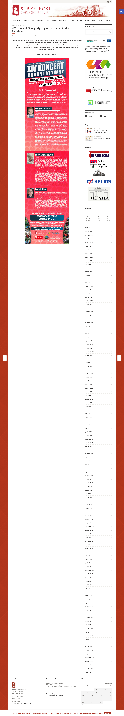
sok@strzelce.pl (19, 703)
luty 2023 (87, 381)
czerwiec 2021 (89, 453)
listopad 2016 (88, 654)
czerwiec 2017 (89, 628)
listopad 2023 (88, 348)
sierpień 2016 (88, 665)
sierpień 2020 (88, 490)
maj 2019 (87, 545)
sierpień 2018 (88, 577)
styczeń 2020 (88, 515)
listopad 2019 (88, 523)
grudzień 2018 (89, 563)
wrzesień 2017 (89, 617)
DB (12, 36)
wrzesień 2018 (89, 574)
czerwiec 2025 (89, 279)
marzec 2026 (88, 246)
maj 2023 (87, 370)
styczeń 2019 (88, 559)
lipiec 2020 (88, 494)
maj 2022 (87, 413)
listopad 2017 (88, 610)
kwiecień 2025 (89, 286)
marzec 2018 (88, 595)
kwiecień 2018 (89, 592)
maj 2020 (87, 501)
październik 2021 (89, 439)
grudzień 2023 (89, 344)
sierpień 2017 (88, 621)
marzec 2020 (88, 508)
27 (87, 702)
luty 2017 (87, 643)
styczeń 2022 (88, 428)
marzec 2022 (88, 421)
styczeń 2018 (88, 603)
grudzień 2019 (89, 519)
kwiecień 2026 (89, 242)
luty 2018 (87, 599)
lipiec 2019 (88, 537)
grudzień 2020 (89, 475)
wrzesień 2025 (89, 268)
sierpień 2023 (88, 359)
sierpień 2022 (88, 403)
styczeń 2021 (88, 472)
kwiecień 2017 (89, 636)
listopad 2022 (88, 392)
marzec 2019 (88, 552)
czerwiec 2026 (89, 235)
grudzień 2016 (89, 650)
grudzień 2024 (89, 301)
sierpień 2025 (88, 271)
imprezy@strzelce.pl (29, 703)
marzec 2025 (88, 290)
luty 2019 (87, 555)
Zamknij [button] (107, 713)
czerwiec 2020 (89, 497)
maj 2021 (87, 457)
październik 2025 (89, 264)
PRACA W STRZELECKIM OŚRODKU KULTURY (101, 131)
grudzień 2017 (89, 606)
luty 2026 (87, 250)
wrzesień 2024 (89, 311)
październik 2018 (89, 570)
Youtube (104, 116)
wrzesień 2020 (89, 486)
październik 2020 (89, 483)
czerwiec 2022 (89, 410)
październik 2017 (89, 614)
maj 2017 (87, 632)
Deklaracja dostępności (52, 694)
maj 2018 (87, 588)
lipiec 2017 (88, 625)
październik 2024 (89, 308)
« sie (82, 705)
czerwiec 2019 (89, 541)
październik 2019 (89, 526)
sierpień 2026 (88, 231)
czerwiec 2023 (89, 366)
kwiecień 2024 (89, 330)
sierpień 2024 (88, 315)
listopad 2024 (88, 304)
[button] (121, 11)
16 (101, 696)
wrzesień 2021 (89, 443)
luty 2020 (87, 512)
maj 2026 (87, 239)
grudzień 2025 (89, 257)
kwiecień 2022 (89, 417)
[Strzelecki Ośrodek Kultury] (62, 10)
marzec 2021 (88, 464)
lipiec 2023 (88, 362)
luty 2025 (87, 293)
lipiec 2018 (88, 581)
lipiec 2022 (88, 406)
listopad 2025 (88, 261)
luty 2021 (87, 468)
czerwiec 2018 (89, 585)
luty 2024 (87, 337)
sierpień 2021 (88, 446)
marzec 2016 (88, 672)
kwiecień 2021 (89, 461)
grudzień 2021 (89, 432)
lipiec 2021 (88, 450)
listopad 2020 (88, 479)
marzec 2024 (88, 333)
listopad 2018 (88, 566)
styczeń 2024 (88, 341)
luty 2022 (87, 424)
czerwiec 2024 (89, 322)
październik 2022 (89, 395)
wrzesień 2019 (89, 530)
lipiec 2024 (88, 319)
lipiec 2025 (88, 275)
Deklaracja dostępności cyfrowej (54, 695)
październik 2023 (89, 352)
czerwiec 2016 (89, 668)
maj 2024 (87, 326)
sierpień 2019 (88, 534)
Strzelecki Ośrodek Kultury (19, 25)
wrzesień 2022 (89, 399)
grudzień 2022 (89, 388)
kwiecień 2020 (89, 504)
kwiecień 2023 (89, 373)
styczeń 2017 (88, 646)
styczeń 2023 (88, 384)
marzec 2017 (88, 639)
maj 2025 (87, 282)
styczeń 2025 (88, 297)
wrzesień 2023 (89, 355)
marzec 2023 (88, 377)
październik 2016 (89, 657)
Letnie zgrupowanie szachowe (102, 138)
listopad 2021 (88, 435)
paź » (85, 705)
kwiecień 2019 (89, 548)
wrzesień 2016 (89, 661)
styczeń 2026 (88, 253)
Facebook (89, 116)
